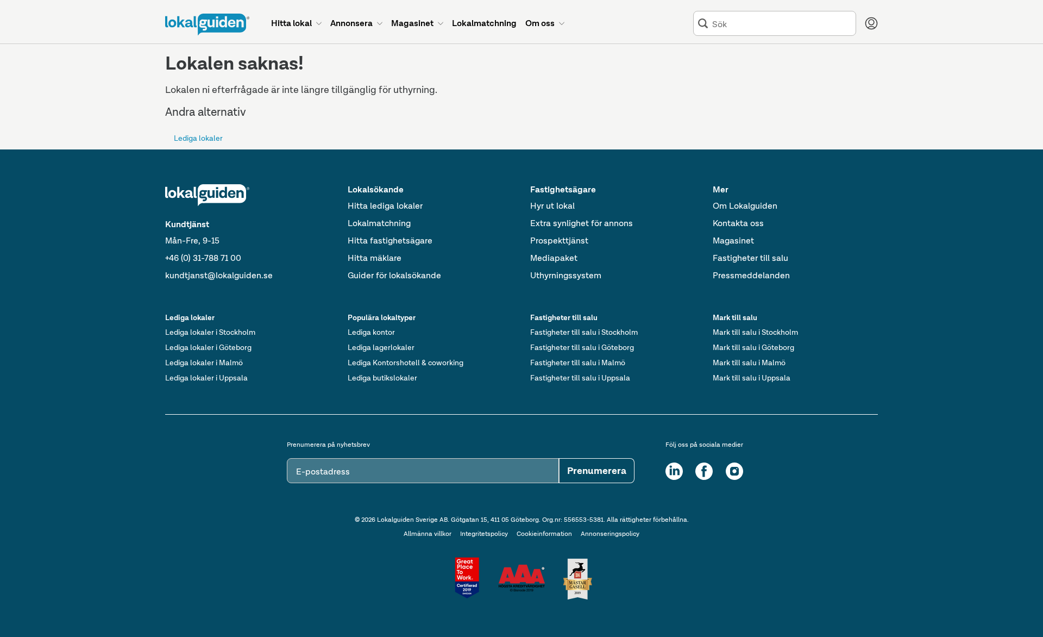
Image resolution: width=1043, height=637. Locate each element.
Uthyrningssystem (565, 275)
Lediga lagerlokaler (381, 347)
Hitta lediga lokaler (385, 205)
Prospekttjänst (559, 240)
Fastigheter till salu (750, 258)
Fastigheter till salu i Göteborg (582, 347)
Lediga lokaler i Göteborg (208, 347)
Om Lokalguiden (745, 205)
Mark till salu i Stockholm (755, 332)
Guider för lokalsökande (394, 275)
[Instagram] (734, 471)
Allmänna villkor (427, 533)
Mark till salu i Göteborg (753, 347)
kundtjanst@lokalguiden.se (219, 275)
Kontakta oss (738, 223)
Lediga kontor (371, 332)
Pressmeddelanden (751, 275)
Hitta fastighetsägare (390, 240)
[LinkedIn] (674, 471)
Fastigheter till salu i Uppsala (580, 378)
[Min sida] (871, 23)
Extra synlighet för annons (581, 223)
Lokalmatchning (379, 223)
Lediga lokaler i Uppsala (206, 378)
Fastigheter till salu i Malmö (577, 362)
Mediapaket (553, 258)
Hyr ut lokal (552, 205)
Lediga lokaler (198, 138)
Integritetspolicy (484, 533)
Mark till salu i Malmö (749, 362)
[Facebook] (704, 471)
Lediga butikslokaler (382, 378)
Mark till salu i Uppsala (751, 378)
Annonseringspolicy (610, 533)
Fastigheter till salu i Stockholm (584, 332)
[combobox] (781, 23)
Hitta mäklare (374, 258)
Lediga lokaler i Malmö (204, 362)
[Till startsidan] (207, 24)
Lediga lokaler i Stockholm (210, 332)
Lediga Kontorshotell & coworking (405, 362)
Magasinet (733, 240)
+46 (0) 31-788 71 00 (203, 258)
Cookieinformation (544, 533)
